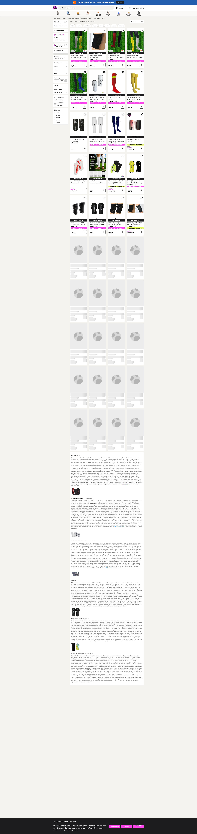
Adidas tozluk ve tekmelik (120, 526)
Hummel (121, 26)
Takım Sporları (84, 18)
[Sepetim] (129, 7)
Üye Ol (137, 8)
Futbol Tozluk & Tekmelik (99, 18)
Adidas (79, 26)
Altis (101, 26)
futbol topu (108, 567)
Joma (114, 26)
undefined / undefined (61, 26)
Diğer (94, 26)
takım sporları (125, 484)
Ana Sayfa (55, 18)
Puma (107, 26)
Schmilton (87, 26)
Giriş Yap (142, 8)
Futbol (90, 18)
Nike (72, 26)
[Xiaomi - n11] (98, 2)
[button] (97, 93)
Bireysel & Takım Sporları (73, 18)
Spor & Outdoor (63, 18)
